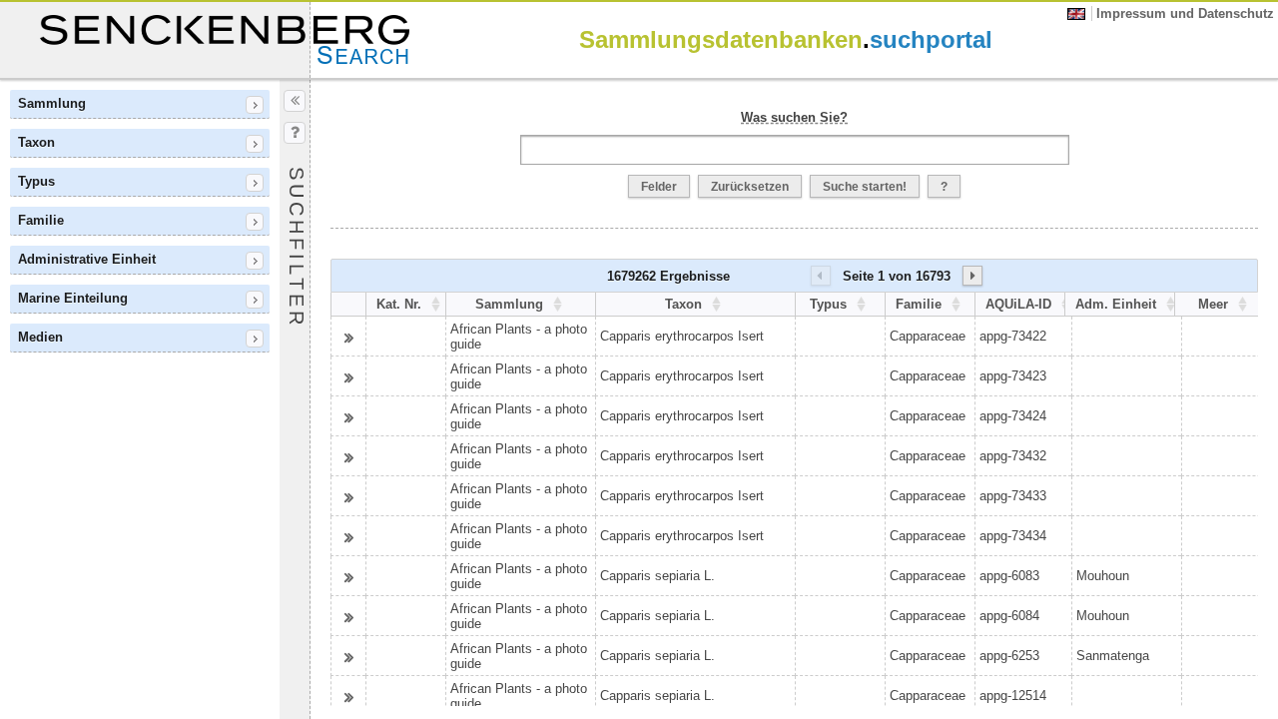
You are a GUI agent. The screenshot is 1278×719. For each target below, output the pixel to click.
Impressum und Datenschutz (1185, 13)
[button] (659, 186)
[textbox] (794, 150)
